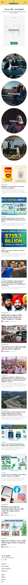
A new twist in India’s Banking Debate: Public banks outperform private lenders (13, 444)
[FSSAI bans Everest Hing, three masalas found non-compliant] (14, 174)
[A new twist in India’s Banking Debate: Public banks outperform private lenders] (14, 432)
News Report (4, 184)
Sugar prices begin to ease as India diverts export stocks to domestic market (13, 542)
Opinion (3, 279)
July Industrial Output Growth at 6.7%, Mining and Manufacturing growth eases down (13, 219)
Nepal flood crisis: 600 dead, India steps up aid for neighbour (13, 348)
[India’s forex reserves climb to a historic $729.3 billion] (14, 238)
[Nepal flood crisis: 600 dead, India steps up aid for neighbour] (14, 334)
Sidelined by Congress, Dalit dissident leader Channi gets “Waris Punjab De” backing (11, 317)
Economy (3, 216)
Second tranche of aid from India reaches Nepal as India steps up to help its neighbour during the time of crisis (13, 413)
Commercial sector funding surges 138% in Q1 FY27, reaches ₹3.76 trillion (13, 475)
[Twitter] (1, 560)
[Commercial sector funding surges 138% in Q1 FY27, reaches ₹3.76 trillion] (14, 462)
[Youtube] (5, 560)
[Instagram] (3, 560)
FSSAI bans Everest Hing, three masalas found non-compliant (12, 187)
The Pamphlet (6, 321)
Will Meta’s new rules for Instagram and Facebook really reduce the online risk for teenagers (12, 510)
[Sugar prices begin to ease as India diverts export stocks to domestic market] (14, 528)
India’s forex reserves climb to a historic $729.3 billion (13, 251)
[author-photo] (2, 321)
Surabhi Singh (6, 546)
